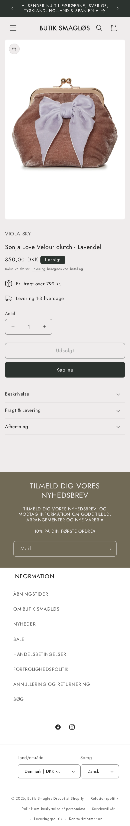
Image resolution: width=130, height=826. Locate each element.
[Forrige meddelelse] (12, 8)
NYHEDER (24, 624)
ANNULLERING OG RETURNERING (51, 684)
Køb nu (65, 370)
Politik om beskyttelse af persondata (53, 808)
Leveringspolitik (48, 818)
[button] (13, 28)
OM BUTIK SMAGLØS (36, 609)
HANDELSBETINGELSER (39, 654)
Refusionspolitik (105, 798)
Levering (39, 268)
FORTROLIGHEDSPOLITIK (41, 669)
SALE (18, 639)
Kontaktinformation (86, 818)
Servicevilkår (103, 808)
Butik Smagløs (39, 798)
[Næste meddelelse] (117, 8)
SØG (18, 699)
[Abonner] (109, 549)
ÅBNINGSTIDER (30, 594)
